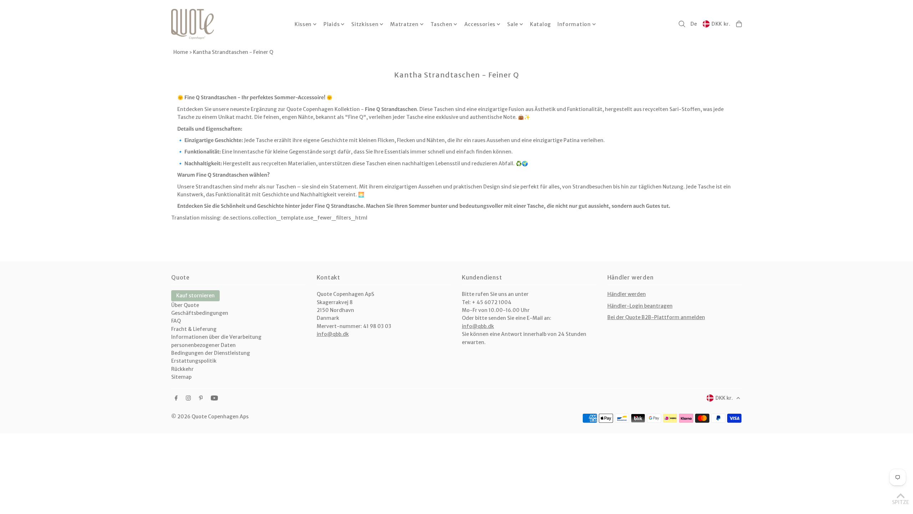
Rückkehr (182, 369)
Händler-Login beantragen (640, 306)
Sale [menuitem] (512, 24)
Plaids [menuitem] (331, 24)
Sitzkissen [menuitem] (364, 24)
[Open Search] (682, 24)
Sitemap (181, 377)
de (693, 24)
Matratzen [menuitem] (404, 24)
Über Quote (185, 305)
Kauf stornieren (195, 295)
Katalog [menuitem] (540, 24)
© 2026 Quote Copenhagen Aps (210, 416)
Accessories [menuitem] (480, 24)
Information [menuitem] (574, 24)
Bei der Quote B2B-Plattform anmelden (656, 317)
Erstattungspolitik (193, 361)
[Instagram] (188, 398)
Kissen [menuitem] (303, 24)
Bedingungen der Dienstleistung (210, 353)
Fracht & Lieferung (193, 329)
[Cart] (739, 24)
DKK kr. (721, 24)
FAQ (176, 321)
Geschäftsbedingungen (199, 313)
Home (180, 52)
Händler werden (626, 294)
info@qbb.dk (333, 334)
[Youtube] (214, 398)
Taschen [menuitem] (441, 24)
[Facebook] (176, 398)
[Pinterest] (201, 398)
